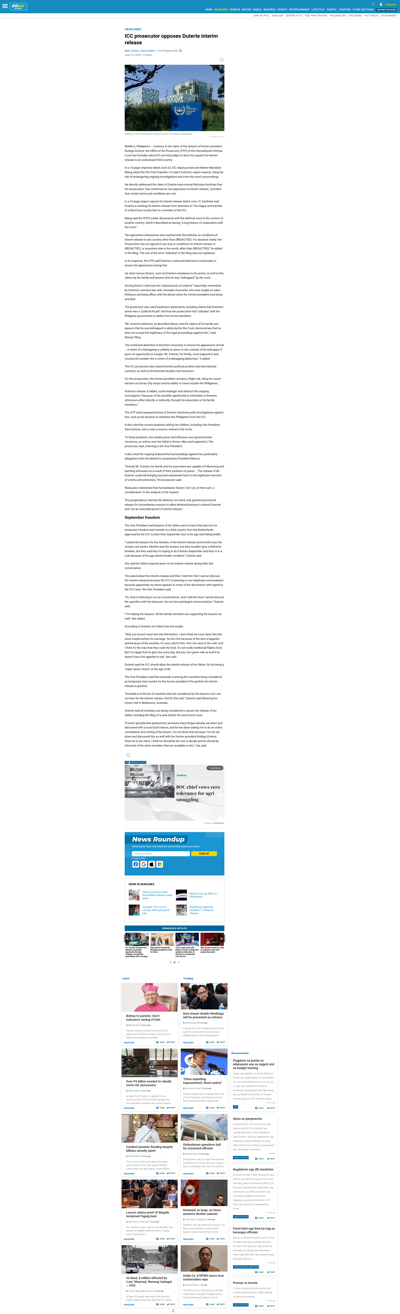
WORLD (257, 9)
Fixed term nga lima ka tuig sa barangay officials (254, 1230)
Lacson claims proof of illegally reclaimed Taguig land (147, 1214)
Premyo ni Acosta (245, 1283)
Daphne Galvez (191, 1154)
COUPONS (345, 9)
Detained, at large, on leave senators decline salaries (202, 1212)
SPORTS (282, 9)
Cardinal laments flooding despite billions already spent (149, 1149)
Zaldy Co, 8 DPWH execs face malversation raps (203, 1277)
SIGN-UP (204, 853)
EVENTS (332, 9)
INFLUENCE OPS (338, 15)
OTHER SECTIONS (362, 9)
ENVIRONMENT (389, 15)
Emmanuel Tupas (192, 1088)
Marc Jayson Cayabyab (195, 1219)
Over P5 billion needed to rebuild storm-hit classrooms (148, 1083)
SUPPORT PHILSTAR (386, 10)
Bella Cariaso (132, 50)
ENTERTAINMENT (299, 9)
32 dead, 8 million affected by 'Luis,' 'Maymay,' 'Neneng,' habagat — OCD (149, 1281)
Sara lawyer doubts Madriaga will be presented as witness (203, 1015)
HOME (208, 9)
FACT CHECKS (371, 15)
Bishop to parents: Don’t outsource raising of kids (143, 1017)
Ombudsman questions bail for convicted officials (202, 1146)
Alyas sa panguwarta (247, 1119)
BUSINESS (270, 9)
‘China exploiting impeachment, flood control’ (202, 1081)
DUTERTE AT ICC (294, 15)
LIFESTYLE (318, 9)
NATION (246, 9)
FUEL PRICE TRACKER (316, 15)
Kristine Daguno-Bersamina (140, 1291)
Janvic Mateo (147, 50)
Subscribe (391, 4)
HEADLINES (221, 9)
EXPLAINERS (355, 15)
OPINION (235, 9)
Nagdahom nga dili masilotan (253, 1169)
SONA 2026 (277, 15)
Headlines (133, 29)
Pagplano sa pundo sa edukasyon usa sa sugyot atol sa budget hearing (253, 1064)
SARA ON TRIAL (261, 15)
